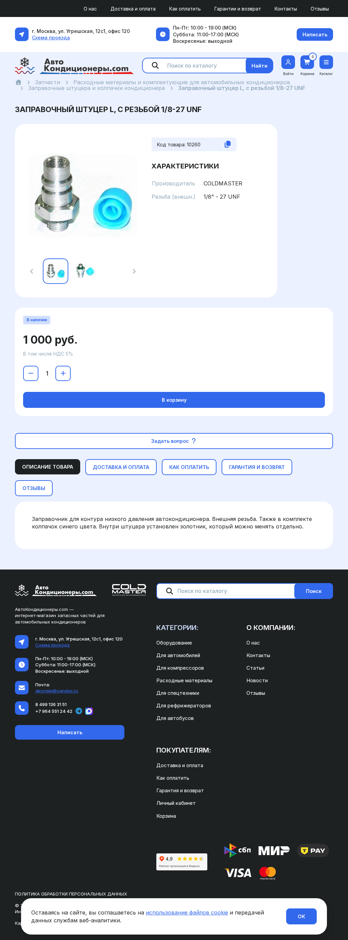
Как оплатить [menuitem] (185, 9)
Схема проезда (51, 37)
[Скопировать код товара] (227, 144)
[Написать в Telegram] (79, 711)
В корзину (174, 400)
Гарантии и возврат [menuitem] (237, 9)
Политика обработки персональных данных (71, 894)
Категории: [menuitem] (177, 627)
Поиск (313, 591)
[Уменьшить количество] (30, 373)
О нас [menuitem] (90, 9)
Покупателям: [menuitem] (183, 750)
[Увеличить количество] (63, 373)
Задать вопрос (170, 441)
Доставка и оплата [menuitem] (133, 9)
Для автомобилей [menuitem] (178, 655)
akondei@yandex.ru (56, 690)
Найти (259, 66)
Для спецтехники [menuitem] (177, 693)
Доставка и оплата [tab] (121, 467)
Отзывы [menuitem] (320, 9)
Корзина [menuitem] (166, 816)
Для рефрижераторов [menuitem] (183, 705)
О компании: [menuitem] (270, 627)
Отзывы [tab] (33, 488)
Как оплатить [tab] (189, 467)
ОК (301, 916)
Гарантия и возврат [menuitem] (180, 790)
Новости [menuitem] (257, 680)
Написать (314, 34)
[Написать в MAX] (89, 711)
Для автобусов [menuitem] (175, 718)
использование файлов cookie (187, 912)
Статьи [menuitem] (255, 668)
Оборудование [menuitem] (174, 642)
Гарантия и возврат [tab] (257, 467)
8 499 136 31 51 (51, 704)
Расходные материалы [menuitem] (184, 680)
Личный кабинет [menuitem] (176, 803)
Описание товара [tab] (47, 467)
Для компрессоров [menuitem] (180, 668)
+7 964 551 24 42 (53, 711)
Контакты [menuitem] (286, 9)
